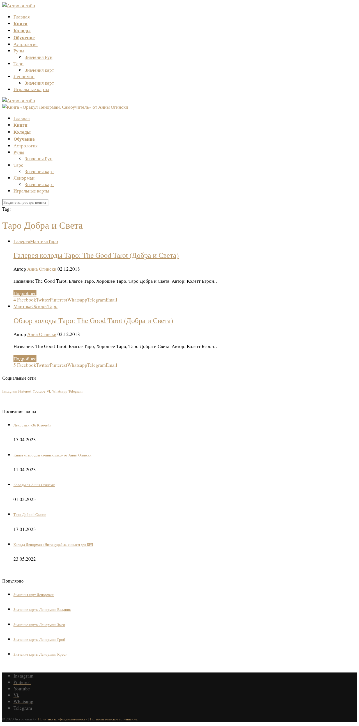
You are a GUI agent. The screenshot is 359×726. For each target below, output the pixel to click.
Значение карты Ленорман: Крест (40, 654)
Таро (18, 63)
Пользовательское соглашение (113, 719)
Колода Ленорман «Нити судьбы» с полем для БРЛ (53, 544)
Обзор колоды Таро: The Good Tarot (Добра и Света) (93, 320)
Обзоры (39, 306)
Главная (21, 16)
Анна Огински (41, 269)
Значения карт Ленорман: (33, 594)
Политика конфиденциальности (63, 719)
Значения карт (39, 70)
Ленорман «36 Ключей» (32, 425)
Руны (18, 50)
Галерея (21, 241)
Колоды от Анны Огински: (34, 484)
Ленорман (23, 76)
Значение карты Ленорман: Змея (39, 624)
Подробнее (24, 293)
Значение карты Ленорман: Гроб (39, 639)
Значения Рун (38, 57)
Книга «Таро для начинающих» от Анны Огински (52, 455)
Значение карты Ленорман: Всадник (42, 609)
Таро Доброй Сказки (29, 514)
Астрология (25, 44)
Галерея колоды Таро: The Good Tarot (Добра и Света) (96, 255)
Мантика (39, 241)
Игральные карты (31, 89)
